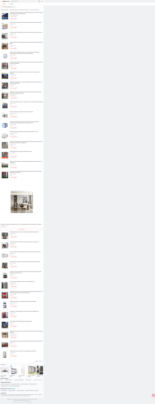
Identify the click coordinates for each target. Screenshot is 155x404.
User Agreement (18, 400)
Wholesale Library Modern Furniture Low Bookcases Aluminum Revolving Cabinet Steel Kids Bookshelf (26, 332)
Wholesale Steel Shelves (4, 9)
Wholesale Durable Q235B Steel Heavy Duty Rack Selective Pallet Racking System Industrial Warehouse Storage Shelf (26, 63)
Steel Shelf (36, 390)
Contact (28, 400)
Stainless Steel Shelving (20, 390)
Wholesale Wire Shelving (24, 384)
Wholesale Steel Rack (4, 386)
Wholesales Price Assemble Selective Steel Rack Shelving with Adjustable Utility (24, 311)
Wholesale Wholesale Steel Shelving (14, 386)
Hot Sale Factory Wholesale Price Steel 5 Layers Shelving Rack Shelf (22, 281)
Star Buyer (28, 399)
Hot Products (9, 399)
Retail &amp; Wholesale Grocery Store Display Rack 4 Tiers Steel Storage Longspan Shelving (26, 101)
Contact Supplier (14, 18)
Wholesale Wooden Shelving (5, 384)
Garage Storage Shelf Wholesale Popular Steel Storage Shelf (21, 321)
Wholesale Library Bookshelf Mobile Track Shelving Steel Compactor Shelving (24, 131)
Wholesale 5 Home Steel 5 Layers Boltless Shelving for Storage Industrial (23, 301)
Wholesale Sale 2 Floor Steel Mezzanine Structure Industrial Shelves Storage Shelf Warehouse (24, 72)
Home (2, 379)
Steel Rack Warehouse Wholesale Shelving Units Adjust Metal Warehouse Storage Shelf (25, 22)
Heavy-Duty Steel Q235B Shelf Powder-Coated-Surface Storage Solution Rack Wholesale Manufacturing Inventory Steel (26, 172)
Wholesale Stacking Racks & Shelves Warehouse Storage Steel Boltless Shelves (24, 231)
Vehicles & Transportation (19, 379)
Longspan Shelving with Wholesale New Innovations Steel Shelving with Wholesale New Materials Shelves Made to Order (25, 272)
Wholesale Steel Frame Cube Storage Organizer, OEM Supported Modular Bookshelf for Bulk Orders (26, 43)
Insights (35, 399)
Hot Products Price (15, 399)
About (15, 400)
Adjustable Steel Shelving (29, 390)
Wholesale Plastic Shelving (15, 384)
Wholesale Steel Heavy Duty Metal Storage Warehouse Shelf (21, 151)
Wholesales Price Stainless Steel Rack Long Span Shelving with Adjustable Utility (24, 241)
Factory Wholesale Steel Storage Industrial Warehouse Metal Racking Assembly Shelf (25, 251)
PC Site (32, 399)
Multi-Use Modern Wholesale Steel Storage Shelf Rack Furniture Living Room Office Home (26, 32)
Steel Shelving (28, 379)
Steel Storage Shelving (11, 390)
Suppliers (11, 4)
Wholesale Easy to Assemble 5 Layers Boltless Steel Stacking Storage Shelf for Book (25, 261)
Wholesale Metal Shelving (14, 9)
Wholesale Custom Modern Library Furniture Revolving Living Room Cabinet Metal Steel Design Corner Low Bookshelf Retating (25, 92)
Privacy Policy (24, 400)
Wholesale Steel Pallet (33, 384)
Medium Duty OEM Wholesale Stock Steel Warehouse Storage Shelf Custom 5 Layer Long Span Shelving (26, 162)
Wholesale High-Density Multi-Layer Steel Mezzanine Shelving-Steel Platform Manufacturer (26, 341)
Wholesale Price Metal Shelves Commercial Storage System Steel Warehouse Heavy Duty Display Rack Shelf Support (26, 82)
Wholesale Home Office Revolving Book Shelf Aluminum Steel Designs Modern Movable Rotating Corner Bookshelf (21, 224)
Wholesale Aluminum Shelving (23, 9)
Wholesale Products (8, 379)
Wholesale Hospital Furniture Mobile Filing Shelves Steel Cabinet (21, 111)
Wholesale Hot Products (22, 399)
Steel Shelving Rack (4, 390)
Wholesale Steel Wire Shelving (34, 9)
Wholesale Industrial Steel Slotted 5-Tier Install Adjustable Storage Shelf (23, 351)
